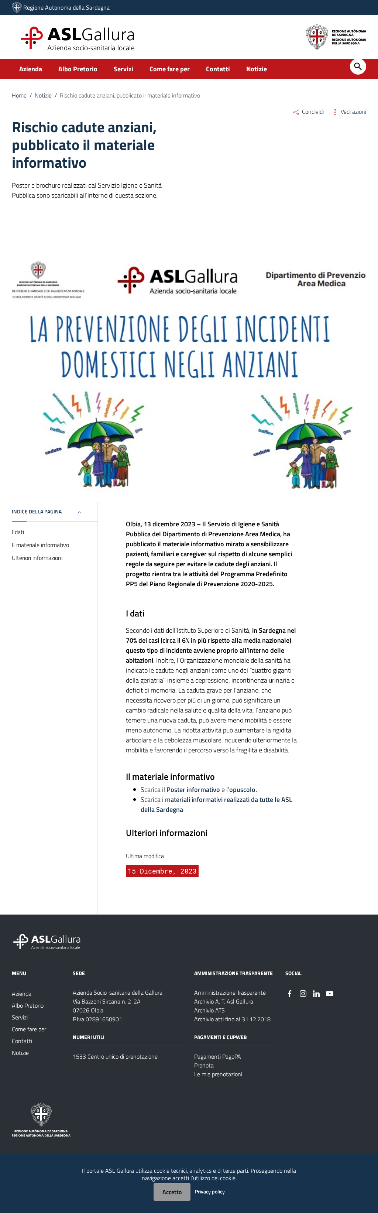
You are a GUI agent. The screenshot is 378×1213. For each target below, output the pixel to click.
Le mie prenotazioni (218, 1074)
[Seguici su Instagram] (303, 993)
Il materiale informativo (40, 544)
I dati (18, 531)
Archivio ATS (209, 1010)
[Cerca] (358, 66)
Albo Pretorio (77, 69)
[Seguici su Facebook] (289, 993)
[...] (50, 940)
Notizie (256, 69)
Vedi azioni (352, 111)
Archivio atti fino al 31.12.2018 (232, 1019)
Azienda (30, 69)
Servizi (123, 69)
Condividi (312, 111)
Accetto (172, 1192)
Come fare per (170, 69)
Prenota (204, 1065)
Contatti (218, 69)
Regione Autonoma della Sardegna (66, 7)
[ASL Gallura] (17, 7)
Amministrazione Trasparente (230, 992)
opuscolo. (243, 790)
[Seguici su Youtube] (329, 993)
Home (19, 95)
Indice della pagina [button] (37, 511)
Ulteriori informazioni (37, 557)
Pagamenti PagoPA (217, 1056)
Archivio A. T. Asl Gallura (223, 1001)
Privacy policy (210, 1191)
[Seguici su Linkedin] (316, 993)
